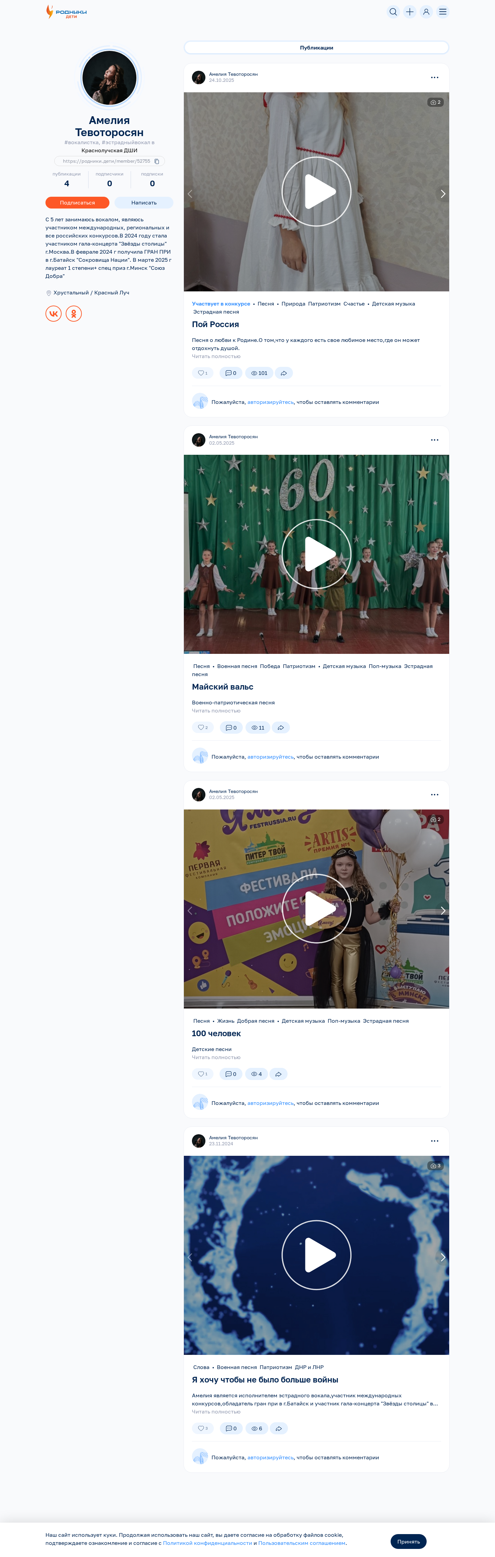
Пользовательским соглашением (301, 1542)
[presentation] (191, 193)
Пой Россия (215, 324)
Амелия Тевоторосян (233, 74)
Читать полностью (216, 356)
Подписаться (77, 202)
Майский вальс (223, 686)
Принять (408, 1541)
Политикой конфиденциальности (207, 1542)
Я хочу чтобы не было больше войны (265, 1379)
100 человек (216, 1033)
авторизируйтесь (271, 402)
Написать (144, 202)
